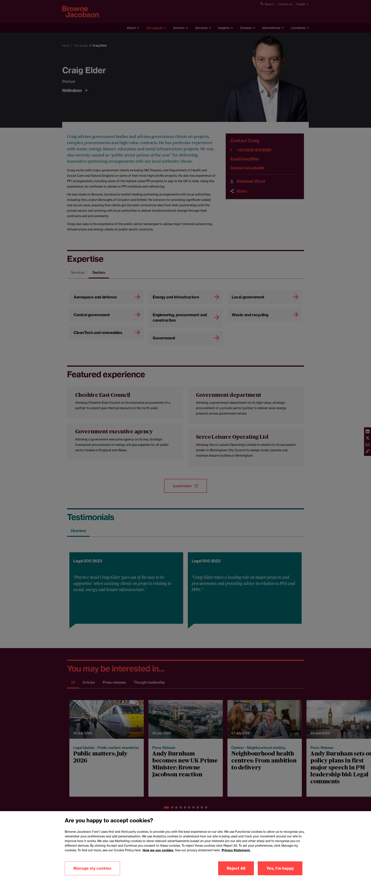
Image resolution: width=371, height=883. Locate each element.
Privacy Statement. (236, 850)
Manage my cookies (92, 868)
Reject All (236, 868)
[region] (185, 847)
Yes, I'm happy (280, 868)
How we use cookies (158, 850)
